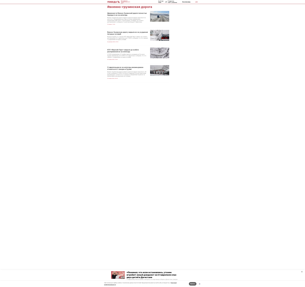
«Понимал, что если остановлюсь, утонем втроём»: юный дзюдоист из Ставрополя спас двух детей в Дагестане (151, 275)
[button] (118, 275)
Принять (192, 283)
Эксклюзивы (186, 2)
